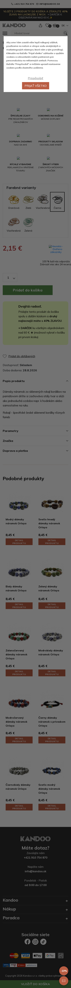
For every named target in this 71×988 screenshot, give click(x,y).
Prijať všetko (36, 86)
